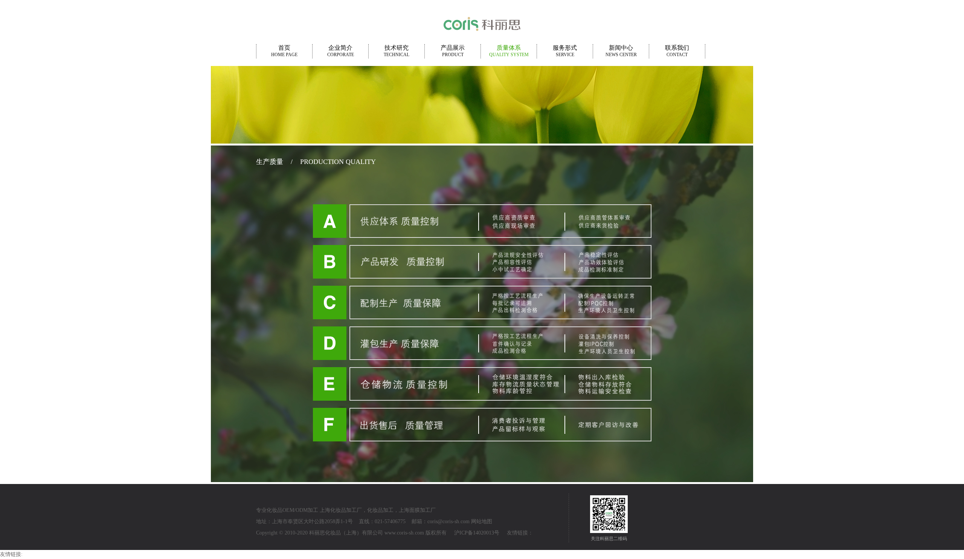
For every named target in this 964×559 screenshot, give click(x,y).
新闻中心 (621, 50)
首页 (284, 50)
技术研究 (396, 50)
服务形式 (565, 50)
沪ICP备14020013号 (476, 533)
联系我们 (677, 50)
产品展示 (453, 50)
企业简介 (340, 50)
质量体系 (509, 50)
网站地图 (481, 521)
